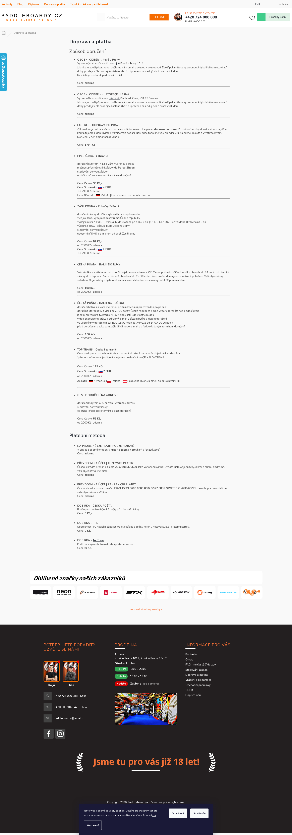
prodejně (114, 63)
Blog (20, 4)
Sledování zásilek (196, 670)
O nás (189, 659)
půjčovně (114, 98)
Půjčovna (33, 4)
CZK (257, 4)
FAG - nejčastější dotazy (200, 664)
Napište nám (193, 695)
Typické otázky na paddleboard (89, 4)
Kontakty (7, 4)
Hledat (159, 17)
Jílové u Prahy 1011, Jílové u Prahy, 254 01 (141, 658)
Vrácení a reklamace (198, 680)
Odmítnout (178, 813)
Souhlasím (199, 813)
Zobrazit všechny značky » (146, 609)
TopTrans (98, 540)
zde (154, 815)
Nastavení (93, 825)
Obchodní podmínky (198, 685)
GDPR (189, 690)
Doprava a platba (54, 4)
